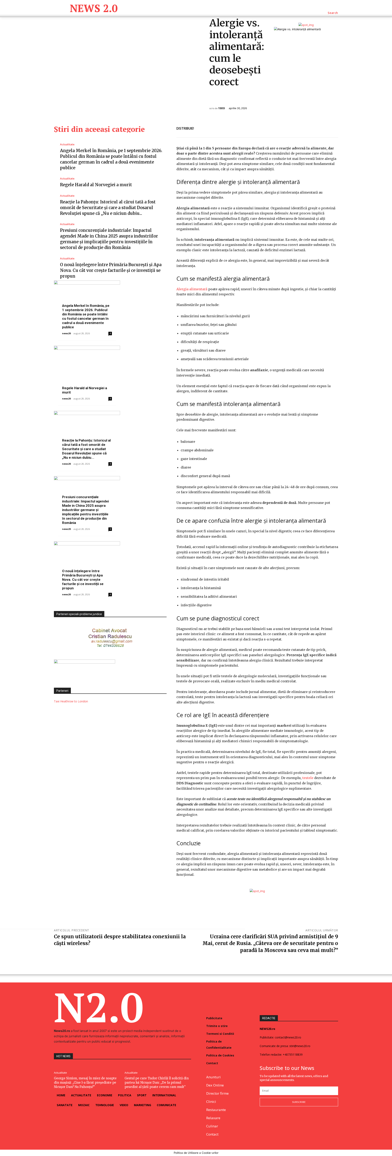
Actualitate (67, 144)
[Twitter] (315, 128)
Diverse (216, 98)
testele (308, 778)
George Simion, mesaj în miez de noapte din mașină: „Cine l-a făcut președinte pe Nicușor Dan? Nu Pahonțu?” (85, 1082)
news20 (66, 333)
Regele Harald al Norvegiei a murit (96, 184)
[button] (333, 13)
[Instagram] (272, 1120)
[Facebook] (305, 128)
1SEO (221, 108)
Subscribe (299, 1101)
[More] (334, 128)
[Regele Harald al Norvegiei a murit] (110, 370)
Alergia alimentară (191, 289)
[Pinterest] (324, 128)
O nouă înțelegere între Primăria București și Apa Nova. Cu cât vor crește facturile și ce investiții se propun (110, 270)
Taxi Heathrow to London (71, 701)
